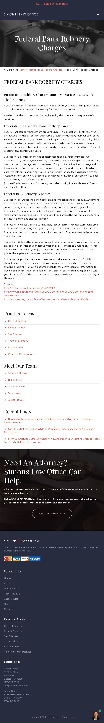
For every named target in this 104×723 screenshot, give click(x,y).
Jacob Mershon (16, 386)
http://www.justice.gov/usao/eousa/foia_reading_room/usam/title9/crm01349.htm (47, 299)
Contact (8, 609)
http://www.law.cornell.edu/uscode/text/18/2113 (29, 288)
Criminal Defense (17, 321)
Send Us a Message (52, 513)
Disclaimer (54, 717)
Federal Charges (17, 327)
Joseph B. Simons (17, 373)
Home (7, 578)
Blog (6, 604)
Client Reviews (12, 593)
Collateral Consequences (21, 354)
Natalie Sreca (15, 380)
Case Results (11, 599)
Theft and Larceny (18, 341)
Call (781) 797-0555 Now (52, 4)
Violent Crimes (16, 347)
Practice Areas (11, 588)
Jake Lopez (14, 393)
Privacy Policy (68, 717)
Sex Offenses (15, 334)
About (7, 583)
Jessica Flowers (16, 400)
